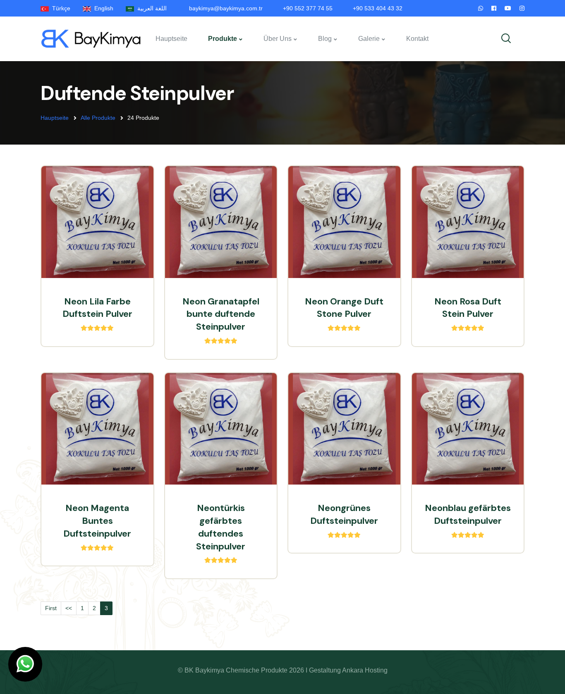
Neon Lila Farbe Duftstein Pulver (97, 307)
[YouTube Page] (508, 8)
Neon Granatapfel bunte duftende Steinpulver (220, 314)
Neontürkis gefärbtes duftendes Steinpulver (220, 527)
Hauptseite (171, 38)
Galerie (369, 38)
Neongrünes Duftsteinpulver (344, 514)
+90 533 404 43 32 (377, 8)
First (51, 608)
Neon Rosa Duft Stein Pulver (467, 307)
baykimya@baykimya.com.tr (226, 8)
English (102, 8)
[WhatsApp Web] (480, 8)
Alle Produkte (98, 117)
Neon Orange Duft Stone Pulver (344, 307)
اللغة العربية (150, 8)
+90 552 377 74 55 (308, 8)
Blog (325, 38)
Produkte (222, 38)
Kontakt (417, 38)
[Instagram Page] (522, 8)
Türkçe (59, 8)
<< (68, 608)
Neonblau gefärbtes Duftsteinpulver (468, 514)
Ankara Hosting (365, 670)
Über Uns (277, 38)
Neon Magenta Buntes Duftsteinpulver (97, 521)
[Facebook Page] (493, 8)
